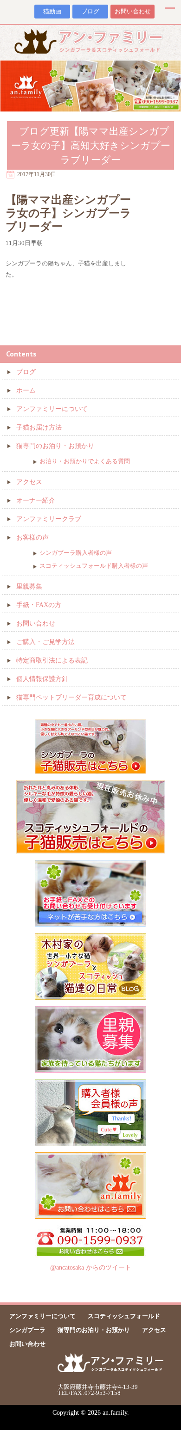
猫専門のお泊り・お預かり (55, 445)
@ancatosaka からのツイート (90, 1267)
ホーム (26, 390)
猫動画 (52, 11)
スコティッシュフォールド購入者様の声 (93, 565)
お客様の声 (32, 537)
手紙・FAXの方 (38, 604)
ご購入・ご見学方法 (45, 641)
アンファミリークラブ (48, 519)
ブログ (90, 11)
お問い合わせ (133, 11)
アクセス (29, 482)
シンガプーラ (27, 1329)
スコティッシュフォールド (124, 1316)
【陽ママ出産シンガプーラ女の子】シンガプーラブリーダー (68, 212)
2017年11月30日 (36, 174)
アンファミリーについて (52, 408)
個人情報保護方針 (42, 678)
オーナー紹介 (35, 500)
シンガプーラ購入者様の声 (75, 552)
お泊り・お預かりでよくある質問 (84, 461)
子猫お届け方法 (39, 427)
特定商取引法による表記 (52, 660)
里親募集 (29, 586)
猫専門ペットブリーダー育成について (71, 697)
